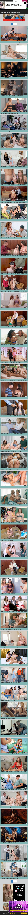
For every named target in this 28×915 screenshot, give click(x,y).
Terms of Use (6, 913)
